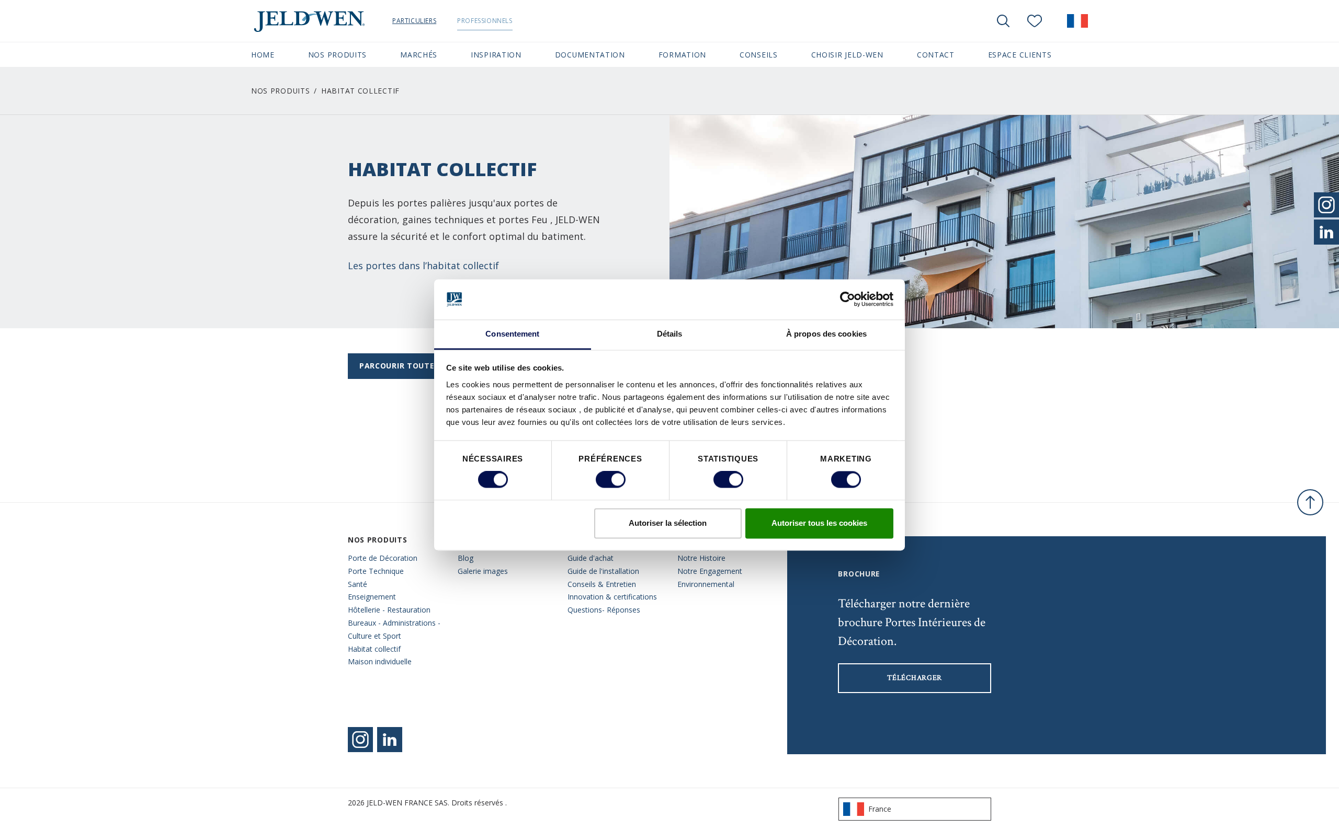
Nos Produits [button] (337, 55)
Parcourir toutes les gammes (425, 366)
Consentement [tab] (512, 333)
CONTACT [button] (936, 55)
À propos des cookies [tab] (826, 333)
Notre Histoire (701, 558)
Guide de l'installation (603, 571)
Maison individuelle (380, 661)
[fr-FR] (1077, 21)
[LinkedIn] (1326, 232)
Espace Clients (1020, 55)
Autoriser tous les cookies (819, 522)
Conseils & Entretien (602, 584)
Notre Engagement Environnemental (709, 577)
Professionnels (484, 20)
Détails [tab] (670, 333)
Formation (682, 55)
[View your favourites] (1034, 21)
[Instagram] (360, 739)
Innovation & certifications (612, 597)
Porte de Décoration (382, 558)
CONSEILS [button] (759, 55)
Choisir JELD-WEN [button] (847, 55)
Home (263, 55)
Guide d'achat (591, 558)
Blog (465, 558)
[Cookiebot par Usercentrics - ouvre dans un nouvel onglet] (847, 299)
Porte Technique (376, 571)
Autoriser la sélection (668, 522)
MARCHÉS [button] (418, 55)
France (879, 809)
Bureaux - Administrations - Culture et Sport (394, 629)
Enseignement (372, 597)
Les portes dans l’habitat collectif (423, 265)
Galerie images (483, 571)
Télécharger (914, 678)
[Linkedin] (389, 739)
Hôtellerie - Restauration (389, 610)
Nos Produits (280, 91)
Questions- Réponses (604, 610)
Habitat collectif (374, 649)
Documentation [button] (590, 55)
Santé (357, 584)
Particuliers (414, 20)
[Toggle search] (1003, 21)
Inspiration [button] (496, 55)
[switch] (611, 479)
